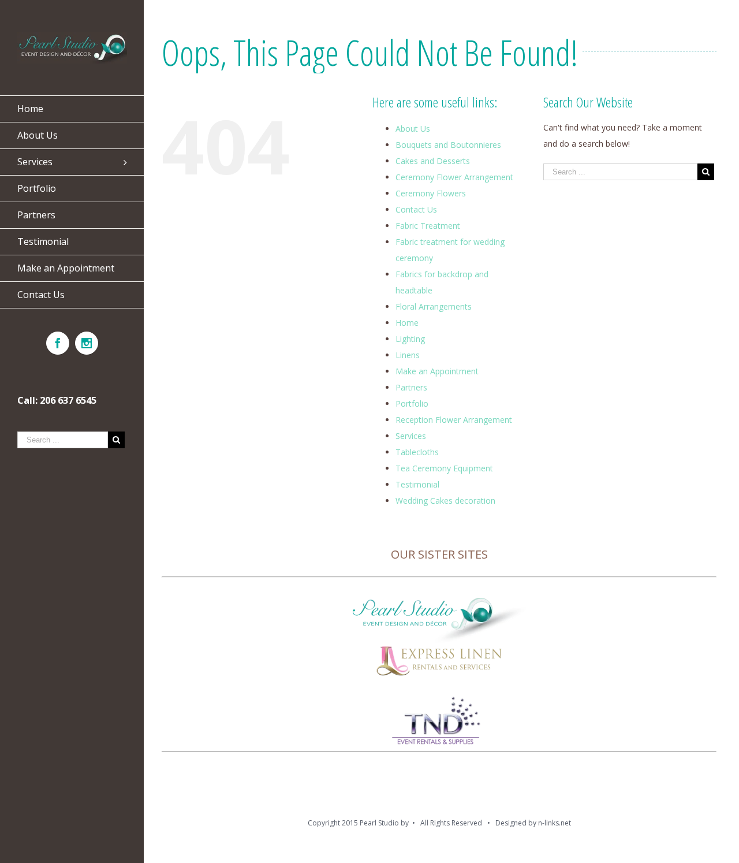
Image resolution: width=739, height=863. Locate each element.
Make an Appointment (437, 371)
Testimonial (417, 484)
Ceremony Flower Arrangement (454, 177)
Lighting (410, 338)
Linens (407, 354)
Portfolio (411, 403)
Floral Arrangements (433, 306)
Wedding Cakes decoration (445, 500)
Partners (411, 387)
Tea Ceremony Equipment (444, 468)
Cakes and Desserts (432, 160)
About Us (412, 128)
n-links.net (554, 823)
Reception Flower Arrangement (453, 419)
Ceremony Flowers (430, 193)
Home (407, 322)
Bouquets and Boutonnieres (448, 144)
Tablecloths (417, 452)
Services (410, 435)
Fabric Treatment (427, 225)
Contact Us (416, 209)
